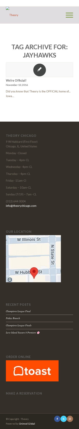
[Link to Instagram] (70, 419)
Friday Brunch (13, 318)
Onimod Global (27, 423)
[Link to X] (63, 419)
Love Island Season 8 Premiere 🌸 (23, 332)
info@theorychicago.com (21, 205)
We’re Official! (16, 80)
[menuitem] (67, 15)
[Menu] (67, 15)
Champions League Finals (18, 325)
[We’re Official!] (39, 69)
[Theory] (33, 15)
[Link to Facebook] (57, 419)
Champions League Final (18, 311)
